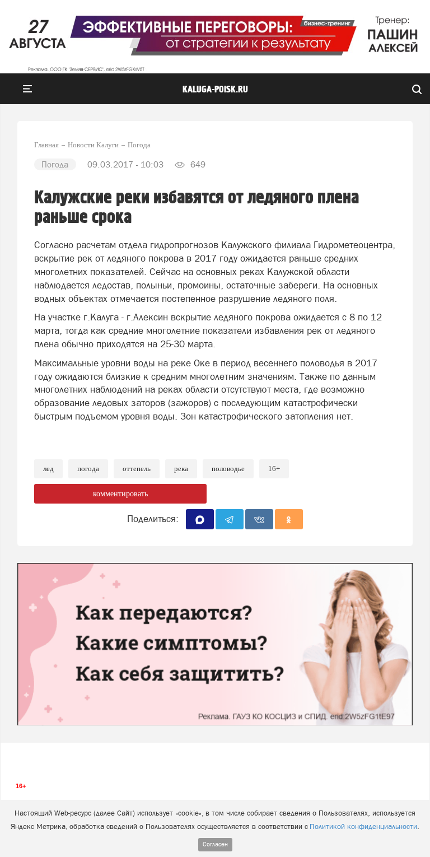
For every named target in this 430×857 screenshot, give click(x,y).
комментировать (120, 494)
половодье (228, 468)
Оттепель (137, 468)
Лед (48, 468)
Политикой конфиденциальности (363, 826)
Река (181, 468)
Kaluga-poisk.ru (215, 89)
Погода (88, 468)
